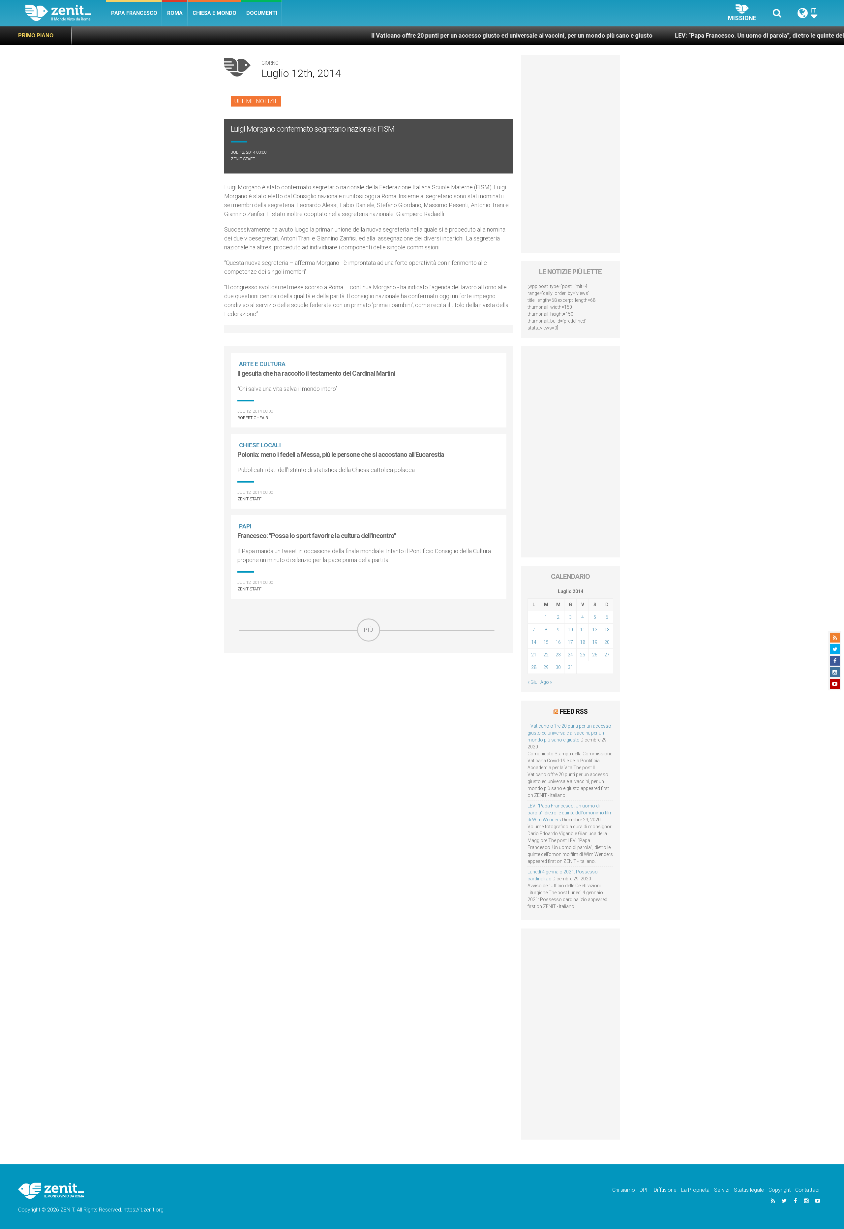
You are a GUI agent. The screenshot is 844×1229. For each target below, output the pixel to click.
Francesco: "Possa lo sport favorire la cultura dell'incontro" (316, 536)
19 (594, 642)
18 (582, 642)
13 (607, 629)
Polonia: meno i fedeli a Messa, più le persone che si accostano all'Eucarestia (340, 454)
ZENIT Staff (243, 158)
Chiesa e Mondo (214, 13)
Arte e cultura (262, 364)
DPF (644, 1190)
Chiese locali (260, 445)
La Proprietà (695, 1190)
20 (607, 642)
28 (533, 667)
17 (570, 642)
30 (558, 667)
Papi (245, 526)
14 (533, 642)
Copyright (780, 1190)
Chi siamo (623, 1190)
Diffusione (665, 1190)
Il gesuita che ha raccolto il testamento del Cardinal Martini (316, 373)
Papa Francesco (134, 13)
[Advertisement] (368, 688)
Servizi (721, 1190)
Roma (175, 13)
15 (546, 642)
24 (570, 654)
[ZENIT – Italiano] (65, 13)
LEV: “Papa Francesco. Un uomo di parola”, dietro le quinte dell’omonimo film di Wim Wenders (570, 812)
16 (558, 642)
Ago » (546, 682)
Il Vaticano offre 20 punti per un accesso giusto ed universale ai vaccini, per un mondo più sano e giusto (452, 35)
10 (570, 629)
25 (582, 654)
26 (594, 654)
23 (558, 654)
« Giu (532, 682)
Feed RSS (573, 711)
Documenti (261, 13)
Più (368, 630)
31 (570, 667)
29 (546, 667)
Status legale (749, 1190)
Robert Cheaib (252, 417)
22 (546, 654)
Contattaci (807, 1190)
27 (607, 654)
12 (594, 629)
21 (533, 654)
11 (582, 629)
